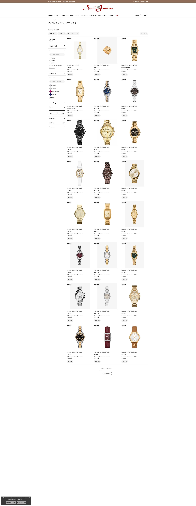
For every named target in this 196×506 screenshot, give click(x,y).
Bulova (53, 58)
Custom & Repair (95, 15)
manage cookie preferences (15, 499)
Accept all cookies (21, 502)
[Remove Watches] (64, 34)
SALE (117, 15)
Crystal (54, 85)
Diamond (54, 88)
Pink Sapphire (55, 91)
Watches (65, 15)
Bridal (50, 15)
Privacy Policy (22, 497)
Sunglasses (74, 15)
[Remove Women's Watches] (77, 34)
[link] (54, 1)
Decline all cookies (10, 502)
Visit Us (111, 15)
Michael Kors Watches (57, 65)
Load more (107, 373)
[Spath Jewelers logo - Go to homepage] (98, 8)
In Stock (51, 122)
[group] (80, 50)
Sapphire (54, 94)
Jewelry (57, 15)
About (105, 15)
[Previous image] (69, 50)
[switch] (63, 122)
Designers (83, 15)
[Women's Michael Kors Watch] (134, 50)
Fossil (53, 63)
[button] (136, 1)
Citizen (53, 60)
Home (49, 19)
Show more (52, 68)
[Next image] (91, 50)
